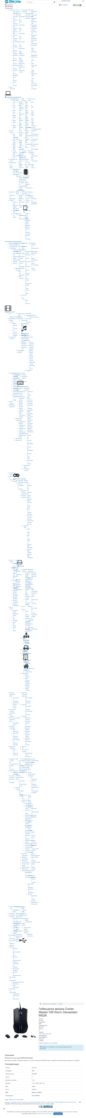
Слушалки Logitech (30, 427)
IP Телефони (34, 778)
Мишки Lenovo (31, 359)
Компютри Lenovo (22, 71)
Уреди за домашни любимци (30, 804)
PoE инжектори (31, 626)
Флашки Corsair (15, 591)
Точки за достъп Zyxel (27, 634)
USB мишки (46, 1043)
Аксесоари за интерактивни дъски (22, 783)
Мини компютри (12, 88)
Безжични (32, 344)
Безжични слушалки (30, 402)
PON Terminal (30, 623)
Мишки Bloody (31, 349)
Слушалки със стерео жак (30, 394)
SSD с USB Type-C (28, 539)
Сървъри (30, 588)
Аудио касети (17, 561)
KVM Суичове (24, 909)
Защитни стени (30, 585)
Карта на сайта (46, 1102)
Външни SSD (26, 526)
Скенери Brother (27, 728)
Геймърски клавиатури (19, 419)
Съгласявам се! (58, 1113)
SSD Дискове (29, 498)
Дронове (33, 877)
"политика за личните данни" (45, 1113)
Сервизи (19, 1102)
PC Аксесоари (31, 163)
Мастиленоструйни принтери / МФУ (14, 719)
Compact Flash (15, 611)
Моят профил (54, 1102)
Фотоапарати (31, 243)
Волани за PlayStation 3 (30, 442)
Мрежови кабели (26, 931)
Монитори (31, 10)
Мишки (28, 340)
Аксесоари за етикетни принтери (16, 735)
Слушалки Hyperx (30, 421)
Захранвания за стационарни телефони (35, 790)
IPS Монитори (34, 42)
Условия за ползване (27, 1102)
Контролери (19, 438)
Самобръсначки (35, 862)
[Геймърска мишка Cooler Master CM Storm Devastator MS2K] (20, 1018)
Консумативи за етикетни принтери (16, 742)
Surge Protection (18, 775)
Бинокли (33, 900)
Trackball (28, 370)
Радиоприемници (31, 315)
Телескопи (34, 904)
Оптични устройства (31, 151)
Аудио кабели (24, 924)
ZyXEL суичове (27, 689)
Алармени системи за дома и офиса (31, 768)
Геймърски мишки (32, 363)
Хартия (24, 746)
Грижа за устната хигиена (33, 839)
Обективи (34, 253)
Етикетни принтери (12, 727)
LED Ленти (33, 166)
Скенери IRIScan (27, 738)
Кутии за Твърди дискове (29, 511)
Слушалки (20, 318)
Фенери (33, 869)
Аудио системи (11, 321)
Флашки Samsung (15, 594)
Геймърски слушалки (27, 389)
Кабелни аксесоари (18, 940)
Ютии (32, 870)
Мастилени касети (16, 723)
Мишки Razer (31, 353)
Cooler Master (54, 1043)
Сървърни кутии (34, 593)
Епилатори (34, 843)
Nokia (26, 224)
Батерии (11, 947)
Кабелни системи (24, 650)
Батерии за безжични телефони (34, 783)
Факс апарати (11, 715)
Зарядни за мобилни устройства (31, 194)
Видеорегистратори (18, 982)
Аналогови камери (34, 615)
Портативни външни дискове (30, 522)
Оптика (30, 894)
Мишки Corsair (31, 356)
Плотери (24, 704)
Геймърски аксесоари (12, 473)
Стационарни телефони (31, 775)
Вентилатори (31, 127)
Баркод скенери (18, 788)
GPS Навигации (16, 986)
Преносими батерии (16, 969)
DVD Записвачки (34, 155)
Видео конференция (23, 380)
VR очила (17, 384)
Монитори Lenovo (34, 29)
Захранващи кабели (19, 936)
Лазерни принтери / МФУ (12, 694)
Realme (27, 227)
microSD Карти (15, 621)
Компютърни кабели (27, 928)
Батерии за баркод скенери (21, 793)
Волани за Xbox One (29, 456)
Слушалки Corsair (30, 417)
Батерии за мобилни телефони (28, 231)
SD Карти (14, 624)
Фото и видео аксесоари (34, 257)
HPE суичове (27, 679)
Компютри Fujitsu (22, 64)
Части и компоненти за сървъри (34, 599)
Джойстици (19, 440)
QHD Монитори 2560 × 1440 (34, 75)
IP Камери (30, 605)
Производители (37, 1102)
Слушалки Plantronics (30, 431)
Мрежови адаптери (30, 570)
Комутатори (25, 673)
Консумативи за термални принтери (28, 700)
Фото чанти (32, 262)
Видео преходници (28, 920)
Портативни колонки (12, 337)
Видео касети (17, 564)
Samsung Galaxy (27, 221)
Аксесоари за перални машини (12, 942)
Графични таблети (24, 377)
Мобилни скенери (27, 718)
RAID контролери (34, 590)
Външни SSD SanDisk (29, 550)
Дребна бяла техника (30, 828)
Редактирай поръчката (65, 1102)
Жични (31, 342)
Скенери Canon (27, 732)
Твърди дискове (26, 481)
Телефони (25, 215)
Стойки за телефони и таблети (28, 210)
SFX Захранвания (28, 186)
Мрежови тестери (30, 578)
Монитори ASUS (34, 19)
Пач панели (27, 665)
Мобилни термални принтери (24, 694)
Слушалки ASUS (30, 410)
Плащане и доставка (10, 1102)
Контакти (73, 1102)
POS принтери (15, 730)
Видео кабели (17, 928)
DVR (17, 569)
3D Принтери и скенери (25, 749)
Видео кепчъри (24, 374)
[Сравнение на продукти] (83, 1)
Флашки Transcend (15, 601)
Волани (26, 433)
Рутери (24, 638)
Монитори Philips (34, 35)
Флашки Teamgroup (16, 604)
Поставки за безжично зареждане (34, 201)
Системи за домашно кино (28, 321)
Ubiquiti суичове (27, 686)
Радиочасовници (34, 317)
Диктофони (12, 318)
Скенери (24, 716)
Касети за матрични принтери (15, 752)
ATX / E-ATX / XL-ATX (32, 107)
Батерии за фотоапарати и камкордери (35, 248)
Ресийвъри (16, 984)
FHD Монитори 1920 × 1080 (34, 67)
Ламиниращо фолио (35, 761)
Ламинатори (31, 759)
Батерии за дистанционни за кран (17, 952)
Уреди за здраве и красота (30, 822)
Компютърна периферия (50, 1004)
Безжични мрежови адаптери (34, 574)
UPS (17, 759)
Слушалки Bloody (30, 414)
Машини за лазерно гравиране (12, 711)
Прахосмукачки (35, 855)
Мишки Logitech (31, 346)
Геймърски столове (27, 469)
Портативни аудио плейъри (21, 315)
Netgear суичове (27, 682)
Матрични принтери (12, 747)
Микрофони (21, 350)
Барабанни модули (16, 703)
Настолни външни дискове (30, 517)
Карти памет (11, 608)
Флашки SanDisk (15, 598)
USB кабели (24, 912)
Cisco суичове (27, 676)
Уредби (20, 352)
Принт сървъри (30, 582)
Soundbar (28, 313)
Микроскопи (34, 902)
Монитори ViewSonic (34, 25)
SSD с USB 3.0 (28, 531)
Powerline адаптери (30, 619)
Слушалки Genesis (30, 424)
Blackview (27, 225)
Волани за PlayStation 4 (30, 449)
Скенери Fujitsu (27, 735)
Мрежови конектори (30, 935)
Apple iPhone (27, 218)
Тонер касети (14, 707)
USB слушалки (30, 399)
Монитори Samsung (34, 39)
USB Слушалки (24, 326)
